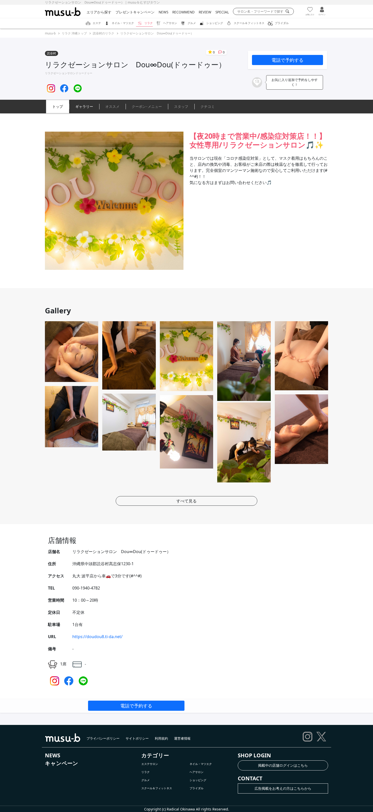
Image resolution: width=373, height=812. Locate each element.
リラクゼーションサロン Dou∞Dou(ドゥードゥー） (157, 33)
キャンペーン (61, 763)
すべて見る (186, 501)
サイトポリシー (137, 738)
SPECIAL (222, 12)
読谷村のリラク (103, 33)
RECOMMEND (183, 12)
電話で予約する (287, 60)
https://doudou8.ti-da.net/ (97, 636)
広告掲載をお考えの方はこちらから (283, 788)
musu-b (50, 33)
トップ (57, 106)
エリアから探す (99, 12)
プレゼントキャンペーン (135, 12)
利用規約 (161, 738)
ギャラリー (84, 106)
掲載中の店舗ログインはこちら (283, 765)
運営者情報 (182, 738)
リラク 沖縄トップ (74, 33)
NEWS (163, 12)
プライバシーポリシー (103, 738)
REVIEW (205, 12)
